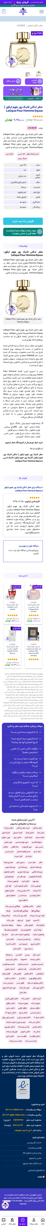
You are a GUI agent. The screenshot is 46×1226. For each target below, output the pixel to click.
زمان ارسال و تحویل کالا (32, 1153)
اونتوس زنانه (36, 886)
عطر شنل (37, 851)
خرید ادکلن (37, 998)
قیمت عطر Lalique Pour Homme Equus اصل (25, 709)
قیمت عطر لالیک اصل (31, 713)
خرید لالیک (12, 692)
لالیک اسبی (8, 457)
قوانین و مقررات (35, 1148)
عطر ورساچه (8, 862)
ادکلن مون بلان (38, 988)
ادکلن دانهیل (25, 1032)
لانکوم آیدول (10, 895)
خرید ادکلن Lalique (14, 682)
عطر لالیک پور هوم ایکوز (31, 454)
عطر (26, 140)
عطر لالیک (27, 697)
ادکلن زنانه (25, 998)
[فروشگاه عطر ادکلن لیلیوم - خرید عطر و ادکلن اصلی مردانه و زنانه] (23, 11)
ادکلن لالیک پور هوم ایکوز (29, 679)
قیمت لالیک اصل (29, 716)
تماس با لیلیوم (35, 1158)
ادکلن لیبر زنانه (34, 1022)
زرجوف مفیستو (7, 925)
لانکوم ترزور (23, 900)
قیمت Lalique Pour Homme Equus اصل (28, 700)
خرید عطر (38, 442)
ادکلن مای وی (10, 1027)
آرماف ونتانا (6, 916)
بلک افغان (15, 847)
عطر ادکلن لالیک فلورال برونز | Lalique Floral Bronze (12, 650)
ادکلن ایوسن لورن (23, 1017)
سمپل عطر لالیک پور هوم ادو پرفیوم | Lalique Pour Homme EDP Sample (33, 651)
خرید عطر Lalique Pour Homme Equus (29, 689)
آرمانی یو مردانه (23, 1027)
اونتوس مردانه (13, 881)
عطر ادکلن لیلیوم (35, 25)
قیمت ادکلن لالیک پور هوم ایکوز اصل (29, 708)
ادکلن (19, 140)
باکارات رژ (22, 978)
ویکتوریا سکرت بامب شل (20, 934)
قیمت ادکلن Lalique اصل (30, 705)
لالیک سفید (22, 158)
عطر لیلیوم (31, 1056)
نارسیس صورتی (37, 964)
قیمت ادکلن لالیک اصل (12, 705)
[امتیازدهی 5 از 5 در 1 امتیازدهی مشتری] (23, 116)
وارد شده (12, 550)
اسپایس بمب (8, 983)
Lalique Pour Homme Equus (28, 461)
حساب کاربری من (34, 1142)
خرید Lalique (14, 679)
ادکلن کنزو (10, 1036)
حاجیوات (24, 959)
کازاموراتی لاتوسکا (11, 930)
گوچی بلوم (6, 974)
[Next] (5, 49)
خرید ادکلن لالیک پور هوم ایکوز (31, 687)
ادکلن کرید (25, 881)
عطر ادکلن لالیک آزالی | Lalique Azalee (12, 607)
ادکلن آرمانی (36, 1027)
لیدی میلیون (10, 969)
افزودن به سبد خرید (23, 221)
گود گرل (8, 886)
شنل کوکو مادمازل (23, 851)
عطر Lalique (23, 695)
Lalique (21, 25)
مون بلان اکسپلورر (9, 988)
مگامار (5, 847)
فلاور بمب (20, 983)
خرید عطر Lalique (13, 687)
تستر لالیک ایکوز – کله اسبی (28, 154)
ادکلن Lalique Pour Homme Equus (24, 676)
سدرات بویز (28, 949)
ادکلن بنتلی (10, 1008)
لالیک (34, 144)
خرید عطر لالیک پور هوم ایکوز (27, 692)
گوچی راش (17, 974)
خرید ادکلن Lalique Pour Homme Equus (23, 683)
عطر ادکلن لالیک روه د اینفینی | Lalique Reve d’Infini (33, 608)
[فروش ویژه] (22, 1221)
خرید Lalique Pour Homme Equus (24, 680)
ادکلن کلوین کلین (11, 998)
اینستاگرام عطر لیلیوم (32, 1163)
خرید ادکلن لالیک (11, 684)
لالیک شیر (9, 154)
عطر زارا (5, 934)
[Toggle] (40, 732)
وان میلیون (22, 969)
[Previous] (39, 49)
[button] (41, 11)
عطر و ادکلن (22, 266)
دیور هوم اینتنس (21, 842)
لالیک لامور (6, 833)
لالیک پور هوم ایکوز (23, 457)
